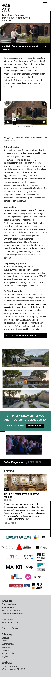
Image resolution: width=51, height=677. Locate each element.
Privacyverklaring (9, 666)
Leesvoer (6, 650)
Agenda (5, 637)
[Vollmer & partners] (39, 537)
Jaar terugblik (8, 653)
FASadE (5, 641)
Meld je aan (34, 426)
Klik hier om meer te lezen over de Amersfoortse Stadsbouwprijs (21, 336)
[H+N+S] (29, 557)
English (5, 656)
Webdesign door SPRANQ (13, 669)
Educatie (6, 647)
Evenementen (8, 644)
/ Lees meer (34, 462)
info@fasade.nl (15, 628)
